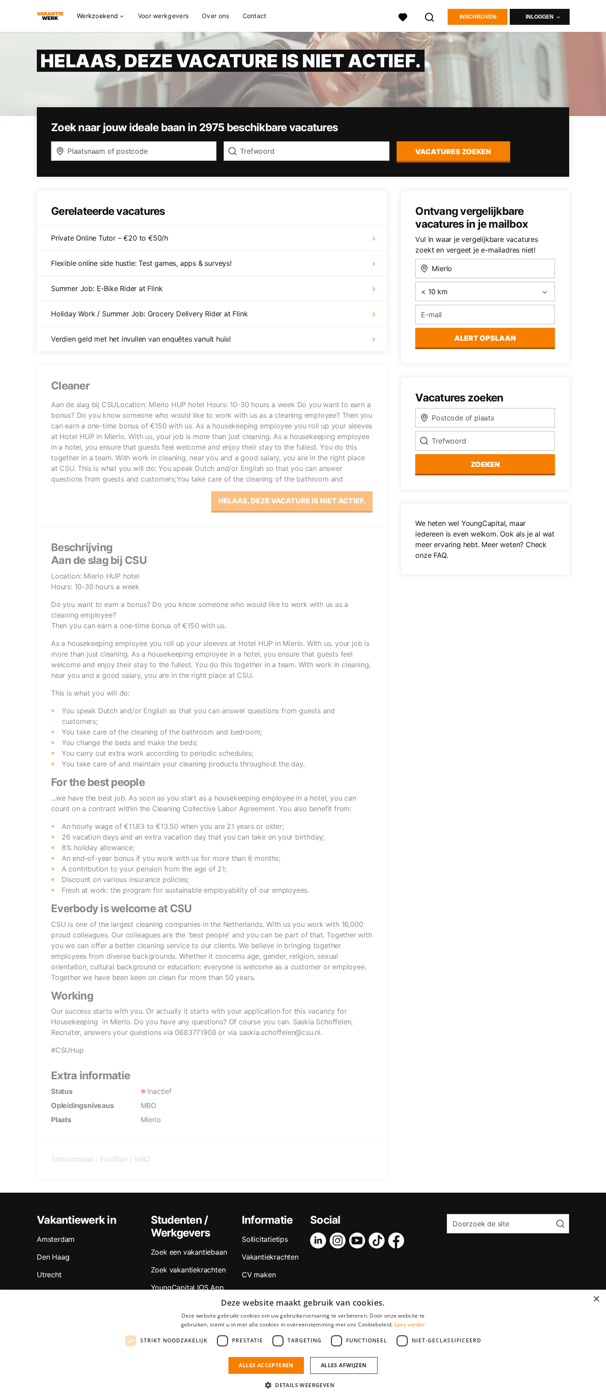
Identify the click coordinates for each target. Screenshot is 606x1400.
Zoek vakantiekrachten (188, 1269)
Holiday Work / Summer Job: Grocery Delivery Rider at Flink (149, 313)
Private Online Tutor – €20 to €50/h (109, 237)
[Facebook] (398, 1240)
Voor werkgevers (163, 15)
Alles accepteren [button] (266, 1365)
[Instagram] (339, 1240)
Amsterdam (56, 1239)
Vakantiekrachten (270, 1256)
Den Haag (53, 1256)
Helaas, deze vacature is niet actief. (292, 500)
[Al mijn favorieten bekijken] (403, 16)
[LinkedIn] (320, 1240)
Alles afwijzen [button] (344, 1365)
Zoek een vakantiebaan (189, 1252)
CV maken (258, 1274)
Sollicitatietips (265, 1239)
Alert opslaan (485, 338)
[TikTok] (378, 1240)
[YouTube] (359, 1240)
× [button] (596, 1299)
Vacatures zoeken (453, 151)
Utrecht (49, 1274)
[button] (303, 1385)
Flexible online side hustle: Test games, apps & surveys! (141, 263)
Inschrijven (478, 17)
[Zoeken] (430, 16)
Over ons (215, 15)
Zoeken (485, 464)
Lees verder (409, 1324)
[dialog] (303, 1345)
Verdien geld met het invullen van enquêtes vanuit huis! (141, 338)
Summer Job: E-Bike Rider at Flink (106, 288)
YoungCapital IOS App (187, 1287)
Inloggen (540, 17)
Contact (255, 15)
